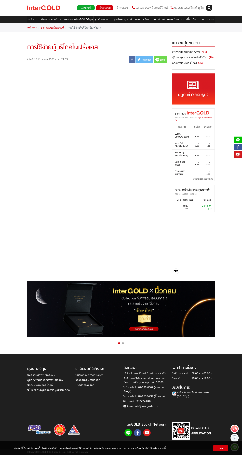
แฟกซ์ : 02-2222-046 (138, 401)
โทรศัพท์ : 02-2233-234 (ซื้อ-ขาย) (145, 396)
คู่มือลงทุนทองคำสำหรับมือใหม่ (45, 380)
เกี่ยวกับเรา (193, 19)
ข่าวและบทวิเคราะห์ (143, 19)
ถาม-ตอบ (208, 19)
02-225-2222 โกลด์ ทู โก (189, 7)
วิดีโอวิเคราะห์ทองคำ (87, 380)
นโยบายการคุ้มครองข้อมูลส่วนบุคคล (48, 390)
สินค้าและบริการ (51, 19)
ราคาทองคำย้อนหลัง (203, 178)
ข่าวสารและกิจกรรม (171, 19)
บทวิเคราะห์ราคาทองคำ (89, 375)
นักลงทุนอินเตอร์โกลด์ (40, 385)
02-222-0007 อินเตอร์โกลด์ (151, 7)
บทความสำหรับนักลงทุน (41, 375)
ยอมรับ (221, 448)
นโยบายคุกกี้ (159, 448)
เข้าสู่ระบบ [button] (105, 7)
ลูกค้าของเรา (102, 19)
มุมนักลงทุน (120, 19)
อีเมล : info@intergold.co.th (142, 406)
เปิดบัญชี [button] (86, 7)
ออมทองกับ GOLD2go (78, 19)
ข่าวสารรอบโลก (84, 385)
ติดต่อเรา (122, 7)
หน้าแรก (33, 19)
